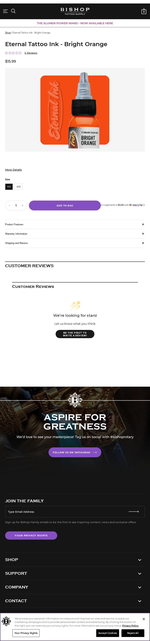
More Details (13, 169)
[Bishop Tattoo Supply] (75, 11)
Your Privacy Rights (31, 535)
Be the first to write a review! (75, 334)
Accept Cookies (107, 632)
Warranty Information (16, 233)
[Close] (144, 619)
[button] (123, 204)
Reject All (132, 632)
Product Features (14, 224)
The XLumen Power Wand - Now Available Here (75, 23)
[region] (75, 627)
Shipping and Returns (16, 243)
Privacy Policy (130, 625)
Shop (8, 32)
